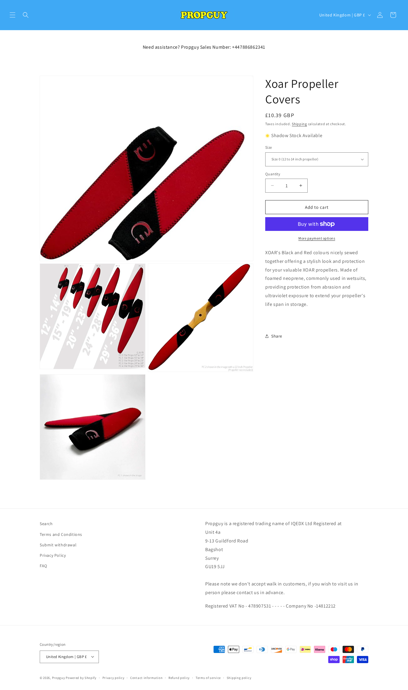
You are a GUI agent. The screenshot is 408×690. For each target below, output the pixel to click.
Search (46, 523)
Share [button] (276, 335)
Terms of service (208, 677)
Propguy (58, 677)
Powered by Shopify (81, 677)
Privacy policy (113, 677)
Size (268, 147)
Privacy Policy (53, 555)
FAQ (43, 565)
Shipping (299, 124)
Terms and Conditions (61, 534)
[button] (12, 15)
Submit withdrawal (58, 544)
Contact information (146, 677)
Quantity (272, 173)
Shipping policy (239, 677)
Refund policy (179, 677)
